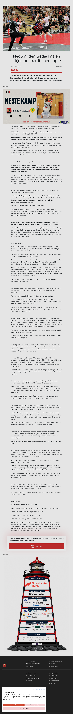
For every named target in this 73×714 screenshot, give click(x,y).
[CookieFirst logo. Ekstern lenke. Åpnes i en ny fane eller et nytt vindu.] (3, 691)
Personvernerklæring (38, 689)
